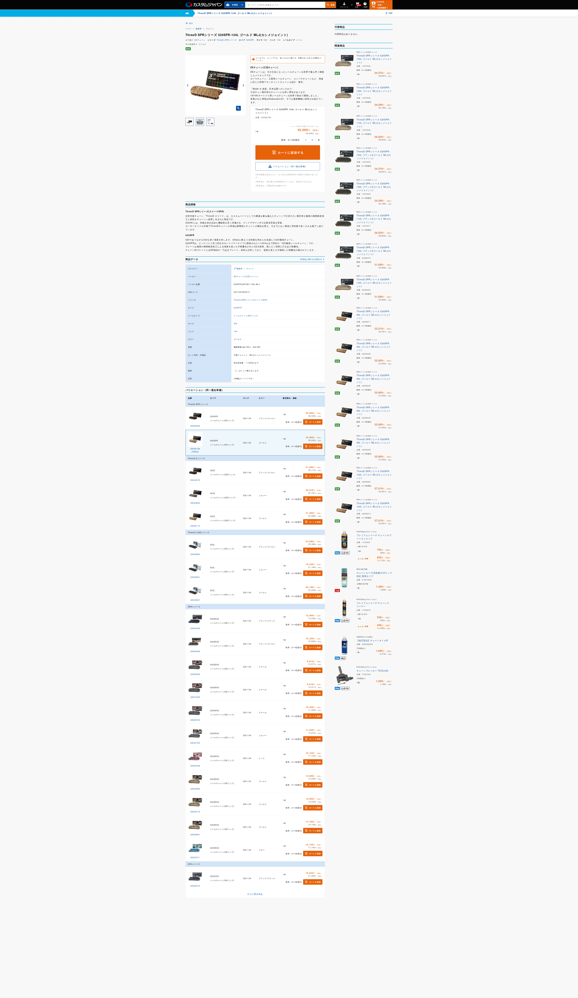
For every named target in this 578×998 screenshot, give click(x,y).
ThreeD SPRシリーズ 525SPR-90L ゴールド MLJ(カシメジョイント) (373, 315)
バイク (188, 28)
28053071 (195, 857)
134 (279, 40)
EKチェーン (199, 40)
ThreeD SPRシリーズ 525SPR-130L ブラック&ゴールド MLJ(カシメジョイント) (374, 251)
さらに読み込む (255, 893)
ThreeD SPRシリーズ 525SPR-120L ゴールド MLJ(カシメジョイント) (374, 91)
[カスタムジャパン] (203, 4)
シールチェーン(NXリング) (246, 315)
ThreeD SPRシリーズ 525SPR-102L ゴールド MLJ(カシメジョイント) (374, 474)
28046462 (195, 425)
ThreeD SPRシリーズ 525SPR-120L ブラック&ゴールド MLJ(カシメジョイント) (374, 187)
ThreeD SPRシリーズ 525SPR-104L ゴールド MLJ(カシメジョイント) (374, 506)
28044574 (195, 480)
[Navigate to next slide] (243, 85)
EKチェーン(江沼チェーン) (246, 276)
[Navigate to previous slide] (187, 85)
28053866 (195, 788)
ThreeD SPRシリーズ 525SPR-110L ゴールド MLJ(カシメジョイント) (374, 123)
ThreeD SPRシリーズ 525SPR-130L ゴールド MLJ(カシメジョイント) (374, 283)
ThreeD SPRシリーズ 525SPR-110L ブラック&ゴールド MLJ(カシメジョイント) (374, 219)
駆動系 (199, 28)
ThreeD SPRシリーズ (227, 40)
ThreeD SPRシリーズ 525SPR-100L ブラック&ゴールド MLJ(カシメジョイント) (374, 155)
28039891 (195, 577)
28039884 (195, 554)
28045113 (195, 525)
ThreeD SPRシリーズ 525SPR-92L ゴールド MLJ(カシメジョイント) (373, 347)
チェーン (210, 28)
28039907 (195, 600)
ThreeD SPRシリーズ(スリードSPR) (250, 299)
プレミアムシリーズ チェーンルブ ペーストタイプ (374, 537)
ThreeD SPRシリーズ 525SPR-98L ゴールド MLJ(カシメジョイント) (373, 443)
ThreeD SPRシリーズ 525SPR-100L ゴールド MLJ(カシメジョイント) (374, 59)
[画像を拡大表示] (238, 108)
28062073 (195, 886)
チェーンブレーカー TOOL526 (372, 670)
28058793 (195, 720)
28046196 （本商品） (195, 450)
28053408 (195, 628)
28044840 (195, 503)
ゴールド (202, 44)
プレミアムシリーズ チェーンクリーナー (373, 604)
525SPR (250, 40)
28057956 (195, 697)
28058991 (195, 834)
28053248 (195, 765)
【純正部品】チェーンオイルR (372, 640)
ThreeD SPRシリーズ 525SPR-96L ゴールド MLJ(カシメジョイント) (373, 411)
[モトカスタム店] (187, 13)
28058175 (195, 811)
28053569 (195, 651)
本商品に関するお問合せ (311, 259)
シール (299, 40)
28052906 (195, 674)
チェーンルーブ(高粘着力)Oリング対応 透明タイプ (374, 574)
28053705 (195, 743)
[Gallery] (215, 85)
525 (265, 40)
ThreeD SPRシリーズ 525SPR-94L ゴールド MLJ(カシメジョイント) (373, 379)
